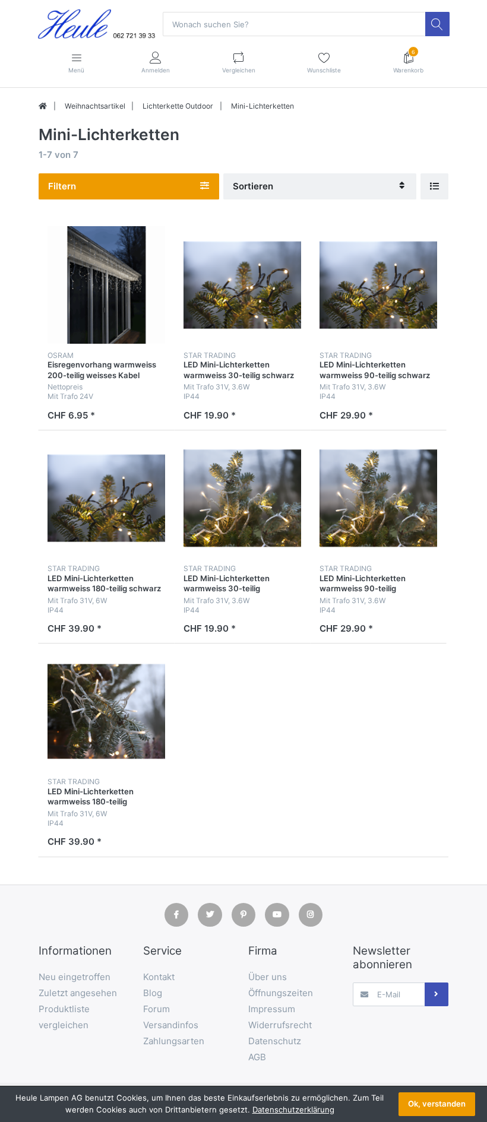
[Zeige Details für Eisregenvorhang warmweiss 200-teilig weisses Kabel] (106, 285)
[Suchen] (437, 24)
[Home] (43, 106)
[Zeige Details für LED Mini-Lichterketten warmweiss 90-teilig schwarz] (378, 285)
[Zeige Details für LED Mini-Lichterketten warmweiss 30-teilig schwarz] (242, 285)
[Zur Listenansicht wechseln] (434, 186)
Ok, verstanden (437, 1103)
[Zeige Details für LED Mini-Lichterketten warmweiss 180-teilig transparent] (106, 711)
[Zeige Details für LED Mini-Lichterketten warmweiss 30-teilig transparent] (242, 498)
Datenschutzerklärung (293, 1109)
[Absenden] (436, 994)
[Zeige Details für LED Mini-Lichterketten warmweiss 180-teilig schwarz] (106, 498)
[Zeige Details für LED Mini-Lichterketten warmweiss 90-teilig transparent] (378, 498)
